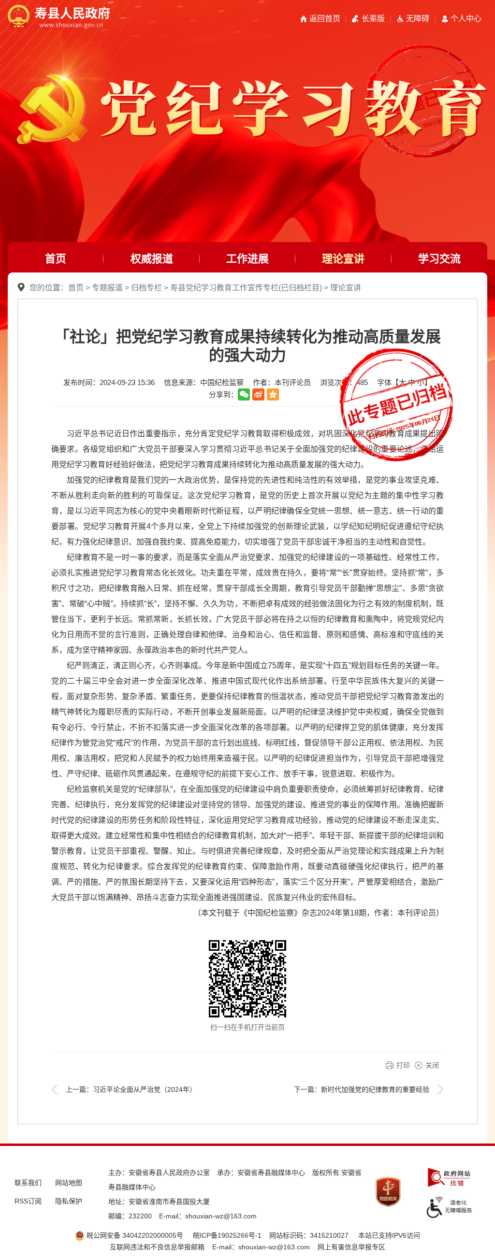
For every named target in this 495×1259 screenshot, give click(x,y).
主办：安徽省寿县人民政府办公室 (159, 1172)
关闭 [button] (432, 1065)
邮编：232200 (130, 1216)
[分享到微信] (244, 394)
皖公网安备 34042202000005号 (134, 1235)
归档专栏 (146, 288)
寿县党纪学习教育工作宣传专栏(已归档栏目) (246, 288)
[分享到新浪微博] (258, 394)
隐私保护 (68, 1201)
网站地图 (68, 1183)
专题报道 (107, 288)
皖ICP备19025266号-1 (227, 1235)
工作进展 (247, 259)
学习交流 (439, 259)
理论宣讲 (343, 259)
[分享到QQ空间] (273, 394)
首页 (55, 259)
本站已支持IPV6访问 (389, 1235)
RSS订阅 (28, 1201)
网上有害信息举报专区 (351, 1247)
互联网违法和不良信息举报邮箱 (157, 1247)
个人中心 (466, 18)
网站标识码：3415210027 (309, 1235)
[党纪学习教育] (247, 86)
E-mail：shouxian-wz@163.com (208, 1216)
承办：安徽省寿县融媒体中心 (261, 1172)
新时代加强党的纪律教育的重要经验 (375, 1089)
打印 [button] (403, 1065)
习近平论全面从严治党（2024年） (144, 1089)
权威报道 (152, 259)
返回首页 (324, 18)
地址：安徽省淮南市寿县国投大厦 (159, 1201)
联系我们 (28, 1183)
